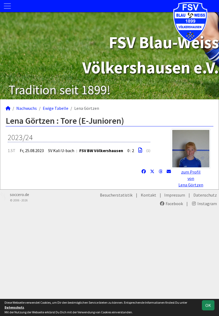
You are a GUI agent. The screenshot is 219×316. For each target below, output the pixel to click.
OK (208, 305)
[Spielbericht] (140, 150)
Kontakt (148, 195)
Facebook (174, 203)
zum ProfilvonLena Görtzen (190, 178)
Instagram (207, 203)
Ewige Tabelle (55, 108)
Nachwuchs (26, 108)
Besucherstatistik (116, 195)
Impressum (174, 195)
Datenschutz (205, 195)
